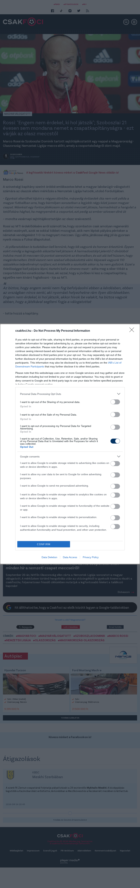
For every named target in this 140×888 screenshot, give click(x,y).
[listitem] (70, 394)
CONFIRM (43, 544)
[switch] (115, 401)
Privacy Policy (91, 557)
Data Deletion (49, 557)
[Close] (132, 330)
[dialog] (70, 444)
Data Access (70, 557)
